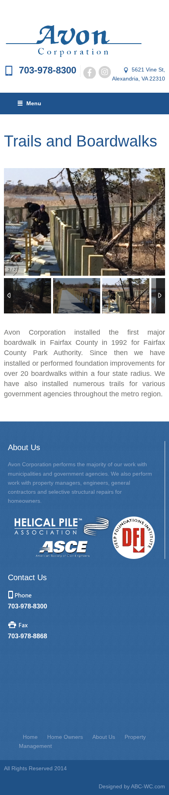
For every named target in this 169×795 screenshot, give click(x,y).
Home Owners (65, 737)
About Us (103, 737)
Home (30, 737)
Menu (33, 103)
